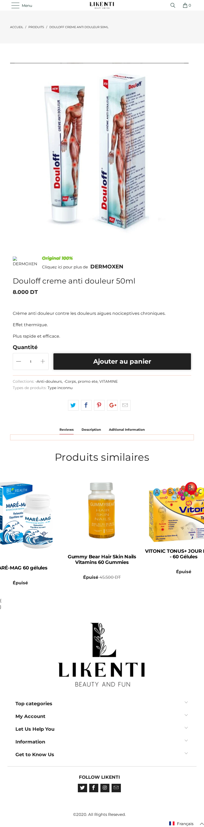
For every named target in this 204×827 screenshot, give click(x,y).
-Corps (70, 381)
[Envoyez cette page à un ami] (125, 405)
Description (91, 430)
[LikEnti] (102, 5)
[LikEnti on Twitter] (82, 788)
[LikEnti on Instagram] (104, 788)
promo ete (87, 381)
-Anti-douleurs (48, 381)
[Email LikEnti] (116, 788)
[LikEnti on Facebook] (93, 788)
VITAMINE (108, 381)
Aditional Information (127, 430)
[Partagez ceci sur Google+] (112, 405)
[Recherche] (174, 5)
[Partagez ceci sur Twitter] (73, 405)
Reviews (67, 430)
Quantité (25, 347)
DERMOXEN (106, 266)
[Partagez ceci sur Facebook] (86, 405)
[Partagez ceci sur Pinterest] (99, 405)
